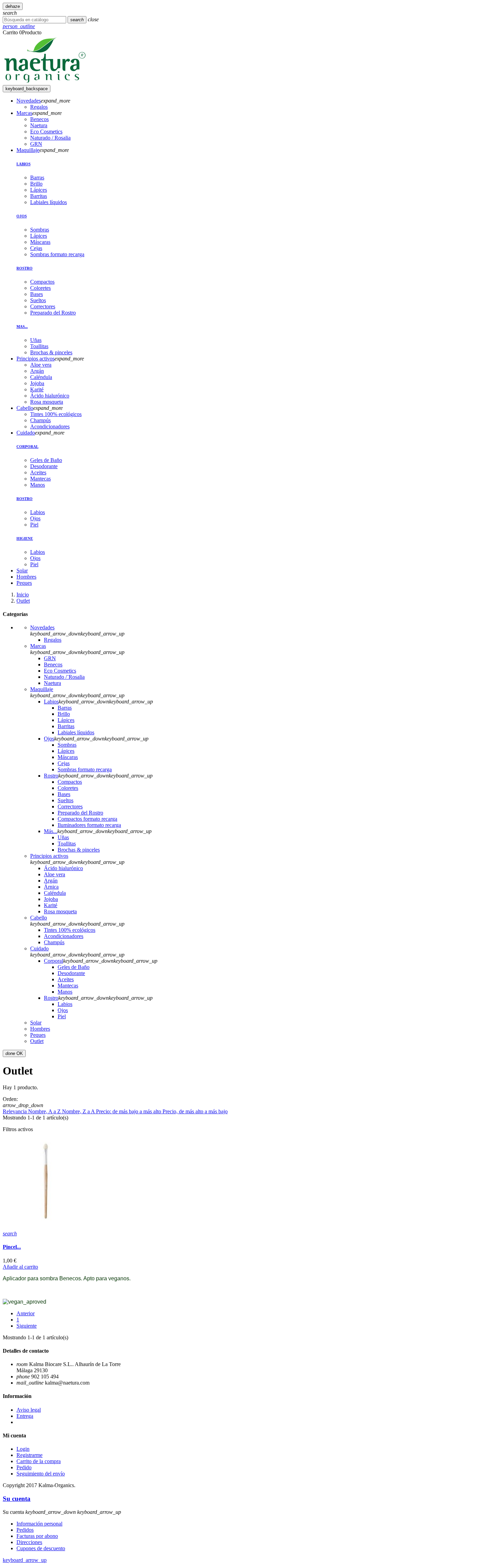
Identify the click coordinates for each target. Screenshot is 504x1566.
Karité (50, 905)
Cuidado (39, 948)
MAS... (22, 326)
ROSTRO (24, 268)
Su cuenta (17, 1498)
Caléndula (55, 893)
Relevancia (15, 1111)
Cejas (36, 248)
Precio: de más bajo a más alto (129, 1111)
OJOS (21, 216)
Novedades (42, 627)
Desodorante (44, 466)
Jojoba (51, 899)
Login (22, 1449)
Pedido (24, 1467)
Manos (37, 485)
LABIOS (23, 164)
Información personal (39, 1524)
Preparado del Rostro (53, 313)
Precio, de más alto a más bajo (195, 1111)
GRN (50, 658)
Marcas (38, 646)
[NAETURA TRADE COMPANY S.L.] (45, 82)
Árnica (51, 887)
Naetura (52, 683)
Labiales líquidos (48, 202)
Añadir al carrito (20, 1267)
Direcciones (29, 1542)
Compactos (42, 282)
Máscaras (40, 242)
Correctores (42, 306)
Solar (35, 1022)
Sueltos (38, 300)
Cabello (38, 918)
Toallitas (39, 346)
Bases (36, 294)
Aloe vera (54, 874)
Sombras (39, 230)
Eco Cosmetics (60, 671)
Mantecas (40, 479)
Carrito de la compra (38, 1461)
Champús (54, 942)
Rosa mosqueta (60, 911)
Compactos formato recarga (87, 819)
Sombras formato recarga (57, 254)
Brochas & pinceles (51, 352)
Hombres (40, 1029)
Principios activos (49, 856)
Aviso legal (28, 1410)
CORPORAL (27, 446)
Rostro (51, 776)
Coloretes (40, 288)
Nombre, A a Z (45, 1111)
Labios (37, 512)
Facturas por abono (37, 1536)
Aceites (38, 472)
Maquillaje (41, 689)
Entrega (24, 1416)
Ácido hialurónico (63, 868)
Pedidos (25, 1530)
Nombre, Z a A (79, 1111)
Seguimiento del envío (40, 1473)
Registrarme (29, 1455)
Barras (37, 177)
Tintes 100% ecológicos (69, 930)
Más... (50, 831)
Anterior (25, 1313)
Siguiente (26, 1326)
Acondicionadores (63, 936)
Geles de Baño (46, 460)
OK (14, 1053)
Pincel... (12, 1247)
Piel (34, 524)
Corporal (53, 961)
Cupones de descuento (40, 1548)
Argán (51, 880)
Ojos (35, 518)
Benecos (53, 664)
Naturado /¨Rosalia (64, 677)
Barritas (38, 196)
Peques (38, 1035)
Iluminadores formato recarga (89, 825)
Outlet (37, 1041)
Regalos (52, 640)
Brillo (36, 184)
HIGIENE (24, 538)
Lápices (38, 190)
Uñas (35, 340)
